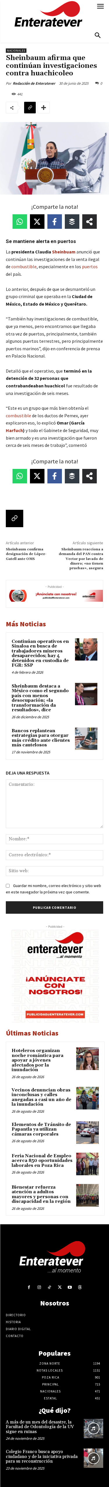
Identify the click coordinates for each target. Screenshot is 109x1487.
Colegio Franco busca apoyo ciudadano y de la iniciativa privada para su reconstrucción (42, 1456)
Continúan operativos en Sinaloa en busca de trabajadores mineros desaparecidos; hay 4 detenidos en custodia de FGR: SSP (40, 653)
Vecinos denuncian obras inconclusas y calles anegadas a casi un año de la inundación (41, 1097)
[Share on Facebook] (54, 221)
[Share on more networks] (89, 221)
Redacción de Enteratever (34, 83)
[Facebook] (29, 1287)
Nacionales (16, 50)
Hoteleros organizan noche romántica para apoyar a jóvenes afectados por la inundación (37, 1060)
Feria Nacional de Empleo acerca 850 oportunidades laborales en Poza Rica (42, 1160)
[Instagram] (39, 1287)
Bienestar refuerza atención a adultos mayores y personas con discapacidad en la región (41, 1195)
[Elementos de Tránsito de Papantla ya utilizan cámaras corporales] (87, 1132)
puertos (90, 266)
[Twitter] (59, 1287)
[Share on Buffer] (72, 221)
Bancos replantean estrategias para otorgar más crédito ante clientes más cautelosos (41, 738)
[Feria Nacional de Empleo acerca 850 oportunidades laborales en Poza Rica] (87, 1164)
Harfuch (14, 430)
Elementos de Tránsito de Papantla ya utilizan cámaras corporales (41, 1129)
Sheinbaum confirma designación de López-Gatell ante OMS (26, 554)
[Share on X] (37, 221)
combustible (24, 266)
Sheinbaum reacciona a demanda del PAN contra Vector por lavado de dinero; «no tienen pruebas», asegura (81, 559)
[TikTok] (49, 1287)
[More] (43, 107)
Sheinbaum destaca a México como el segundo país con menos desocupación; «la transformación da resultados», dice (40, 698)
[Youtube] (70, 1287)
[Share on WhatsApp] (19, 221)
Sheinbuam (64, 252)
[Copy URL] (30, 107)
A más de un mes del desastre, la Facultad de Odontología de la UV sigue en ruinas (40, 1427)
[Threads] (80, 1287)
